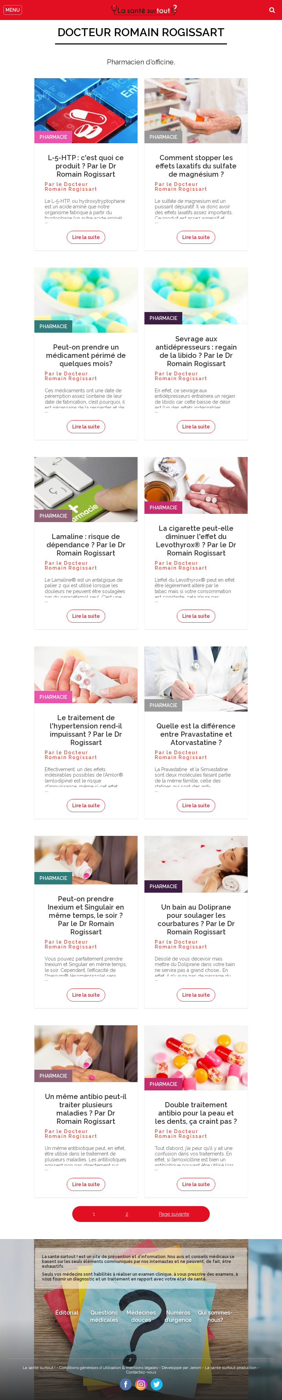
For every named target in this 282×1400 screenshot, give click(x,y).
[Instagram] (141, 1388)
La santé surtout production (231, 1367)
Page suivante (174, 1214)
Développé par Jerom (182, 1367)
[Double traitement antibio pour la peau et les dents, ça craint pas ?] (196, 1068)
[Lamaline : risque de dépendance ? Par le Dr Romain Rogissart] (86, 500)
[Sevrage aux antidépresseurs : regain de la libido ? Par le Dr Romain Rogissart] (196, 311)
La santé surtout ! (39, 1367)
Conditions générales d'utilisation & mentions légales (109, 1367)
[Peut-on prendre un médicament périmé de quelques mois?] (86, 311)
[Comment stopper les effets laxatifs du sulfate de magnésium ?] (196, 121)
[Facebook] (126, 1388)
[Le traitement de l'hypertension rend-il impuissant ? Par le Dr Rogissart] (86, 689)
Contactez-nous (141, 1372)
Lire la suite (86, 237)
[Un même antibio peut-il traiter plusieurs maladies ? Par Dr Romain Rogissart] (86, 1068)
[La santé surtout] (144, 10)
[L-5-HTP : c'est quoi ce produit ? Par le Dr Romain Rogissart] (86, 121)
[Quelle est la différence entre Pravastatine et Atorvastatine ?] (196, 689)
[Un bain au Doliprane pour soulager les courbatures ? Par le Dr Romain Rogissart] (196, 879)
